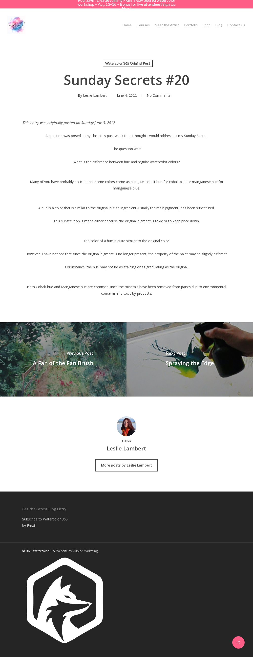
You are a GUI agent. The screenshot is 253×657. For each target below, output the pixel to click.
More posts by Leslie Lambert (126, 465)
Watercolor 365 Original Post (127, 63)
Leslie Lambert (95, 95)
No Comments (158, 95)
